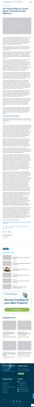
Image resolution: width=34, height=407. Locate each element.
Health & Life (6, 388)
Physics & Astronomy (6, 351)
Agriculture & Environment (9, 387)
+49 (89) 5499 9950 (23, 389)
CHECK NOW (21, 373)
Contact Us (5, 392)
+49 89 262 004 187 (23, 387)
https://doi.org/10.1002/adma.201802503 (11, 116)
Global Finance (6, 385)
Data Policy (19, 405)
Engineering (5, 383)
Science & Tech (6, 382)
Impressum (15, 405)
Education (5, 390)
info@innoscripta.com (24, 391)
